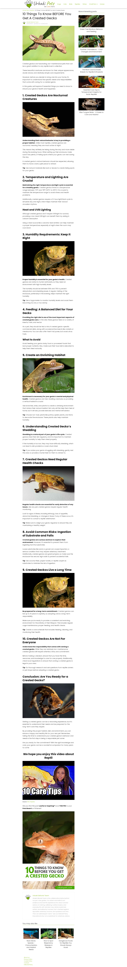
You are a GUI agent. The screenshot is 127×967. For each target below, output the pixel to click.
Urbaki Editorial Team (33, 22)
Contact (26, 963)
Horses (102, 4)
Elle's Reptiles (31, 802)
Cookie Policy (28, 961)
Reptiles (77, 4)
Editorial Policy (28, 965)
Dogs (59, 4)
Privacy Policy (28, 959)
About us (26, 957)
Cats (65, 4)
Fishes (85, 4)
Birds (70, 4)
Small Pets (92, 4)
